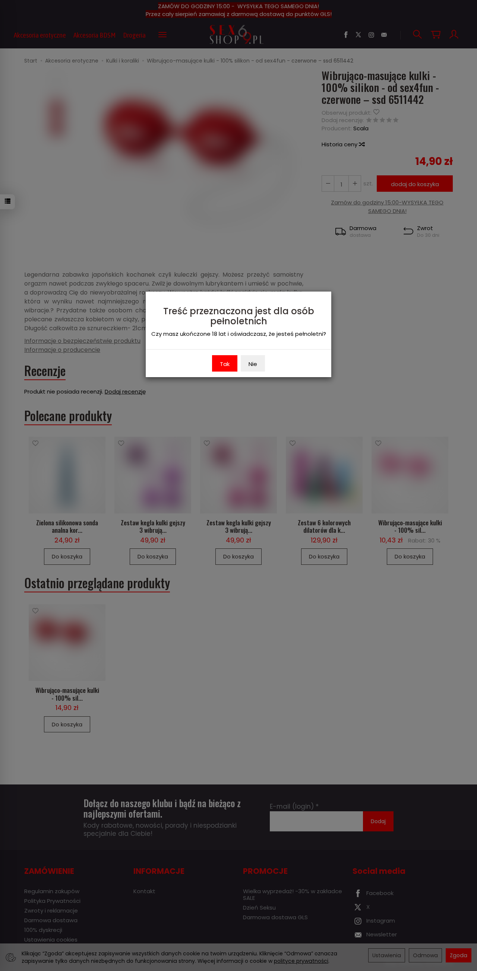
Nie (253, 364)
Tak (225, 364)
